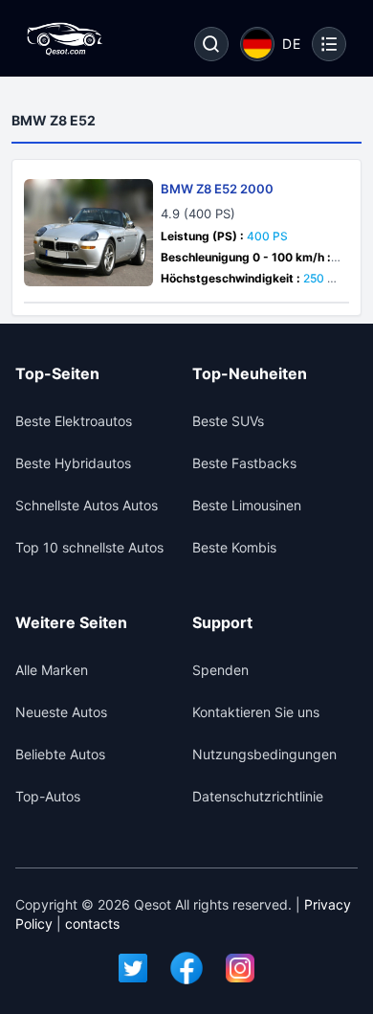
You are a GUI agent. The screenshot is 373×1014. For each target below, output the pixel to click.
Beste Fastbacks (244, 463)
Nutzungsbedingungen (264, 754)
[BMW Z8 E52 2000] (88, 232)
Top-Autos (47, 796)
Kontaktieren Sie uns (255, 712)
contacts (92, 923)
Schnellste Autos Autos (86, 505)
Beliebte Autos (60, 754)
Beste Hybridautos (73, 463)
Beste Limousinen (246, 505)
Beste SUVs (228, 421)
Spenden (220, 670)
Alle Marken (51, 670)
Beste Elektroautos (73, 421)
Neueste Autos (61, 712)
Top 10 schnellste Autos (89, 547)
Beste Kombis (234, 547)
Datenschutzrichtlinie (257, 796)
